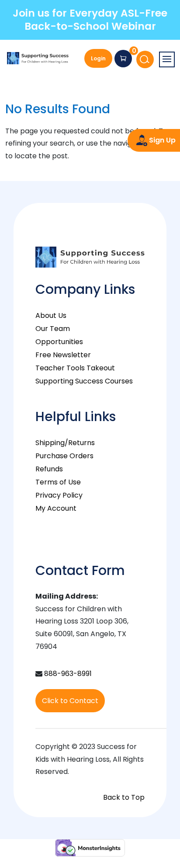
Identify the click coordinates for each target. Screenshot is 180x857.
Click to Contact (70, 701)
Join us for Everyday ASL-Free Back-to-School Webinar (90, 19)
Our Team (52, 329)
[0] (123, 58)
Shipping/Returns (65, 443)
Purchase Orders (64, 456)
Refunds (49, 469)
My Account (55, 508)
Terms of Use (58, 482)
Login (98, 58)
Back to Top (124, 797)
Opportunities (59, 342)
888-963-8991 (68, 674)
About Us (50, 315)
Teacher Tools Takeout (75, 368)
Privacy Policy (59, 495)
